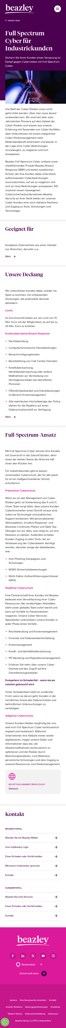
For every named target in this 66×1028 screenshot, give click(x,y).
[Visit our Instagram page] (53, 955)
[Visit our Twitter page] (33, 955)
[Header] (19, 8)
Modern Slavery (15, 1014)
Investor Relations (14, 1007)
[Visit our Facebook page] (12, 955)
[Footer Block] (33, 940)
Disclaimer (55, 1007)
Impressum (53, 1014)
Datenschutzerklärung (35, 1014)
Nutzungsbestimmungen (36, 1007)
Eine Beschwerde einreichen (33, 1000)
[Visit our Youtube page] (43, 955)
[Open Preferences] (5, 1022)
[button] (57, 8)
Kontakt (52, 1000)
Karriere (13, 1000)
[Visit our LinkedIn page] (22, 955)
